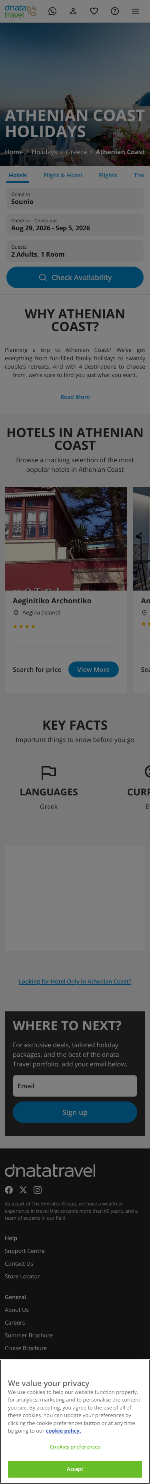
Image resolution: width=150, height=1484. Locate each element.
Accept (75, 1468)
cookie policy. (63, 1430)
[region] (75, 1421)
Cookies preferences (75, 1446)
